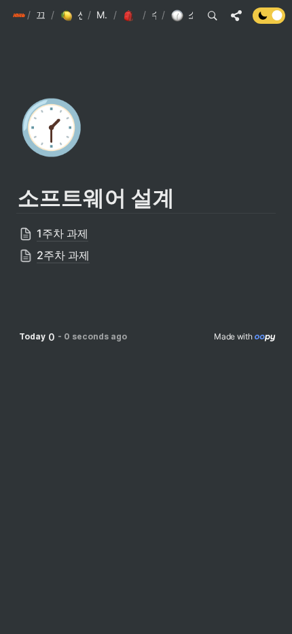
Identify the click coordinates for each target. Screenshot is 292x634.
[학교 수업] (129, 15)
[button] (17, 15)
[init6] (17, 15)
